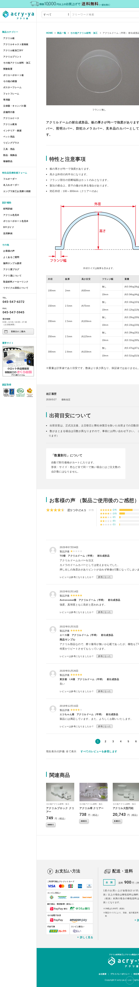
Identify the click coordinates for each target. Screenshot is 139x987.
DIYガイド (8, 227)
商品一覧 (61, 33)
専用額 (6, 99)
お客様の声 (9, 251)
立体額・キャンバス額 (14, 106)
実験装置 (7, 69)
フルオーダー (10, 179)
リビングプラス (11, 143)
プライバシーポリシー (120, 974)
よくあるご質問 (11, 257)
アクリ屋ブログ (11, 269)
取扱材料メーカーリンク (15, 281)
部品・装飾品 (10, 155)
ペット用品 (9, 136)
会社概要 (102, 974)
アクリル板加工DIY (13, 50)
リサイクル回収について (15, 288)
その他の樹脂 (10, 81)
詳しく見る (86, 937)
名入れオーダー (11, 185)
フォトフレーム (11, 93)
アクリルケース (11, 118)
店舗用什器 (9, 112)
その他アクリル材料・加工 (17, 63)
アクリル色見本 (11, 215)
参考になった (104, 577)
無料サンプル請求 (12, 263)
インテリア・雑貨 (12, 130)
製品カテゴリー (10, 32)
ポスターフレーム (12, 87)
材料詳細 (7, 208)
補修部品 (7, 161)
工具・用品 (9, 149)
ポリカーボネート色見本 (15, 221)
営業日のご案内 (18, 331)
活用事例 (7, 233)
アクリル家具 (10, 124)
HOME (49, 33)
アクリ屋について (12, 275)
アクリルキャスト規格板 (15, 44)
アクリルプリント (12, 56)
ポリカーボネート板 (13, 75)
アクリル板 (9, 38)
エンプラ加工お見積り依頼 (17, 191)
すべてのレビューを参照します (99, 751)
